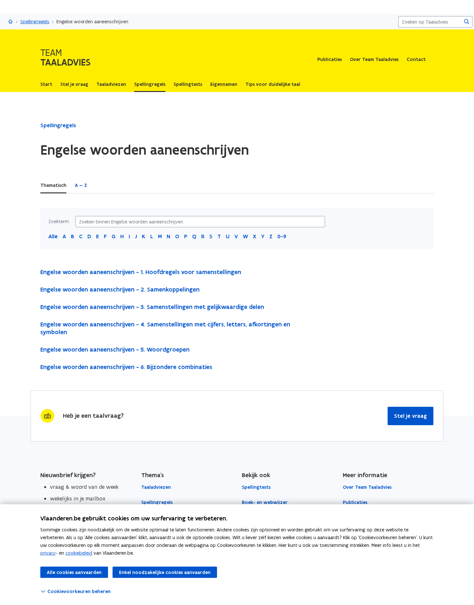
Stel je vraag (410, 415)
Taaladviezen (156, 487)
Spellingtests (256, 487)
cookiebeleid (78, 553)
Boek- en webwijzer (265, 502)
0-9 (281, 236)
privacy (48, 553)
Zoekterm (58, 221)
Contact (416, 59)
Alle (53, 236)
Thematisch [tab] (53, 185)
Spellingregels (34, 21)
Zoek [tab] (101, 185)
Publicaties (329, 59)
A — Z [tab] (81, 185)
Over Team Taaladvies (374, 59)
